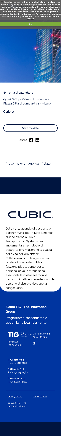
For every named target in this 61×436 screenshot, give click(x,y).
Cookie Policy (17, 9)
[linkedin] (37, 139)
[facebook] (31, 139)
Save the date (30, 128)
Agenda (33, 163)
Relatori (46, 163)
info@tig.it (13, 341)
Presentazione (15, 163)
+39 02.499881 (15, 345)
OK (30, 24)
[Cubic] (30, 214)
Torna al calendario (20, 92)
